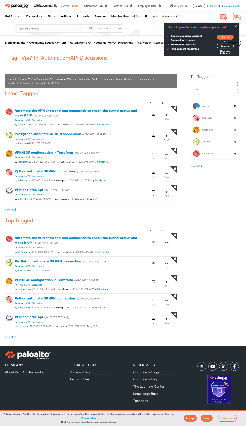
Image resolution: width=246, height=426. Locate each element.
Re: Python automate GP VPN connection (61, 134)
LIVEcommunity (15, 42)
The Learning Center (148, 386)
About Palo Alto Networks (24, 372)
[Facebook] (234, 366)
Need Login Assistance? (225, 52)
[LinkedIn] (223, 366)
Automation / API (81, 42)
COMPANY (14, 365)
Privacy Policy (88, 418)
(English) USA (182, 5)
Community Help (145, 379)
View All (9, 209)
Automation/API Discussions (114, 42)
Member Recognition (125, 16)
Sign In (213, 6)
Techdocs (140, 401)
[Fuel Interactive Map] (223, 16)
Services (100, 16)
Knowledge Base (145, 393)
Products (83, 16)
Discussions (34, 16)
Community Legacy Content (47, 42)
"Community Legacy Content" (118, 79)
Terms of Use (79, 379)
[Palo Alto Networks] (37, 355)
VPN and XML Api (42, 190)
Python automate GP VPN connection (58, 171)
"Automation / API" (88, 79)
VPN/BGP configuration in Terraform (57, 152)
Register (199, 6)
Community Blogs (146, 372)
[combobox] (55, 28)
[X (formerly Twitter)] (201, 366)
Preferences (227, 418)
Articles (66, 16)
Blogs (52, 16)
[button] (190, 418)
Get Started (13, 16)
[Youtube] (212, 366)
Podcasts (151, 16)
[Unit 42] (169, 16)
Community (145, 79)
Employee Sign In (231, 6)
